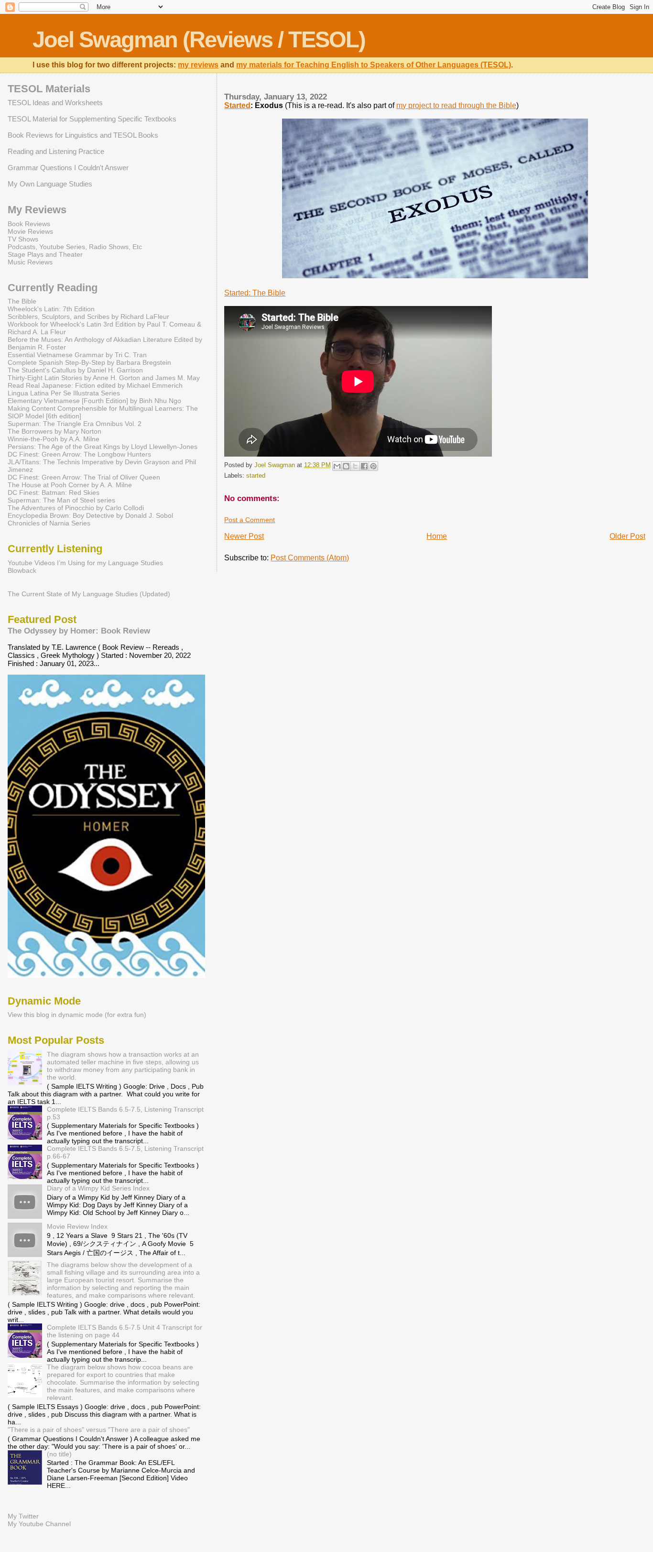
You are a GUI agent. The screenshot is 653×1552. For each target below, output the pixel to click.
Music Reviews (30, 262)
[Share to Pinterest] (373, 466)
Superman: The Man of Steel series (61, 500)
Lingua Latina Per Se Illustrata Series (64, 393)
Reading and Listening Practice (56, 151)
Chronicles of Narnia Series (49, 523)
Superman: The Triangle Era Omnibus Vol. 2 (74, 423)
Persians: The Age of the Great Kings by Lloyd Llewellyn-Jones (102, 446)
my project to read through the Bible (456, 105)
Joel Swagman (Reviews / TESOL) (199, 39)
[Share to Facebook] (364, 466)
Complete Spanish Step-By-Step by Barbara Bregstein (89, 362)
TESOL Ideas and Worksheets (55, 102)
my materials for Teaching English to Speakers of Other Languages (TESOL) (373, 65)
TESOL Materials (49, 89)
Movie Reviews (30, 231)
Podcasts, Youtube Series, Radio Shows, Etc (75, 247)
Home (436, 536)
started (255, 475)
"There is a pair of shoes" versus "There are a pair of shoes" (99, 1429)
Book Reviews (29, 224)
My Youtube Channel (39, 1524)
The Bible (22, 301)
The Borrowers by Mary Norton (54, 431)
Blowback (22, 570)
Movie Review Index (77, 1226)
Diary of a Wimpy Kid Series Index (98, 1188)
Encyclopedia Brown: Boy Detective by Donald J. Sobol (90, 515)
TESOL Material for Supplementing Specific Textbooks (92, 119)
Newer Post (244, 536)
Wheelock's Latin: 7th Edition (51, 309)
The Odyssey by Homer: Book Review (79, 630)
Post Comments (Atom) (310, 558)
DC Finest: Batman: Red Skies (53, 492)
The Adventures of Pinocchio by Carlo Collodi (76, 508)
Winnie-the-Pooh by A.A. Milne (53, 439)
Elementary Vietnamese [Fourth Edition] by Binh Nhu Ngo (94, 400)
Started (237, 105)
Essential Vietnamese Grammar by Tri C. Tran (77, 355)
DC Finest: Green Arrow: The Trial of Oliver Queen (84, 477)
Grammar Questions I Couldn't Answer (68, 168)
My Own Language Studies (50, 184)
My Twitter (23, 1516)
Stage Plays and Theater (45, 254)
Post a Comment (249, 520)
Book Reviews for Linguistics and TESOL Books (83, 135)
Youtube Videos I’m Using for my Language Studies (85, 563)
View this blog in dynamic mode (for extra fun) (77, 1014)
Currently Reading (53, 288)
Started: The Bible (254, 293)
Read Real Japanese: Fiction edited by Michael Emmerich (95, 385)
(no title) (59, 1454)
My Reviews (37, 210)
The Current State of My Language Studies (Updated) (89, 594)
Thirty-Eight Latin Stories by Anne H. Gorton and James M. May (104, 378)
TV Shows (23, 239)
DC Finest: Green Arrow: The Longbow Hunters (79, 454)
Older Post (627, 536)
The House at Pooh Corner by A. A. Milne (70, 485)
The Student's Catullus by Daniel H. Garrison (75, 370)
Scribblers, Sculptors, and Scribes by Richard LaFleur (88, 316)
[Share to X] (355, 466)
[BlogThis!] (346, 466)
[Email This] (337, 466)
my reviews (198, 65)
